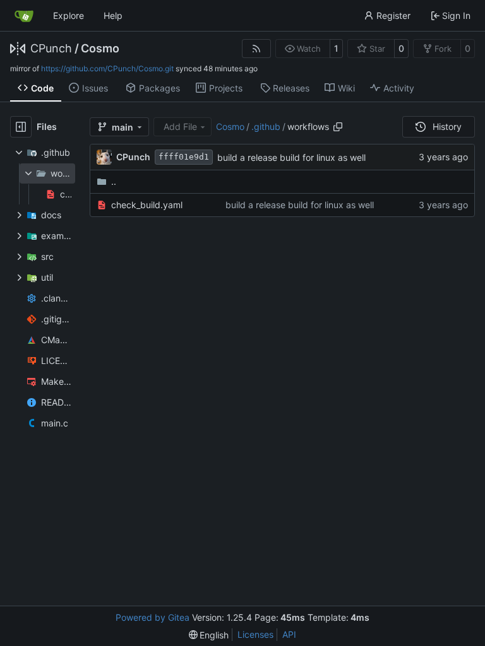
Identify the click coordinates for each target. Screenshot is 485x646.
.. (113, 181)
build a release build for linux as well (291, 157)
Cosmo (100, 48)
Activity (398, 88)
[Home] (24, 15)
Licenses (255, 634)
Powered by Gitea (152, 617)
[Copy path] (337, 126)
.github (265, 126)
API (289, 634)
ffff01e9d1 (184, 157)
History (447, 126)
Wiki (346, 88)
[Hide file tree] (21, 127)
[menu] (209, 635)
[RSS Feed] (256, 48)
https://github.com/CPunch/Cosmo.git (107, 68)
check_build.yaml (147, 204)
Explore (68, 15)
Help (113, 15)
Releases (291, 88)
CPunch (51, 48)
